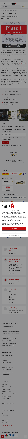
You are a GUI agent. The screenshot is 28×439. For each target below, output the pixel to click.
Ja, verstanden (14, 228)
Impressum (16, 235)
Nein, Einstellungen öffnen (14, 232)
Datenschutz (11, 235)
